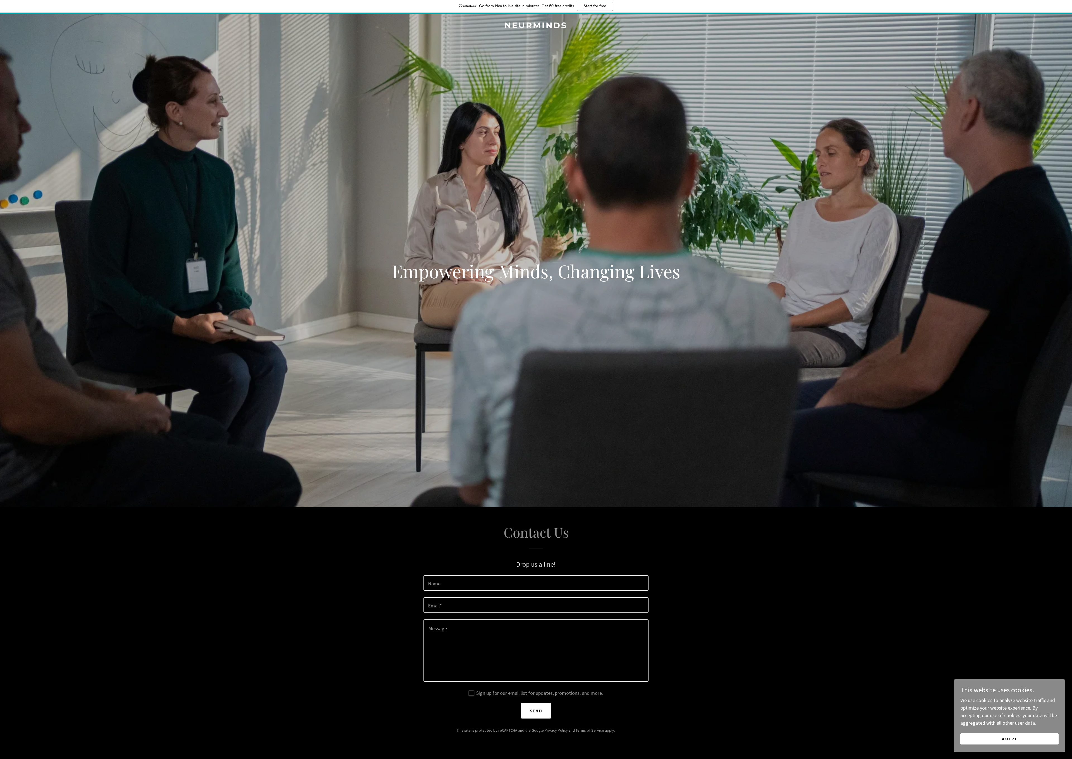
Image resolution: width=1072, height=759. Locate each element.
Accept (1009, 738)
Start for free (595, 6)
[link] (536, 26)
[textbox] (535, 583)
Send (536, 710)
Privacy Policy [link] (556, 730)
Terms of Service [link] (590, 730)
